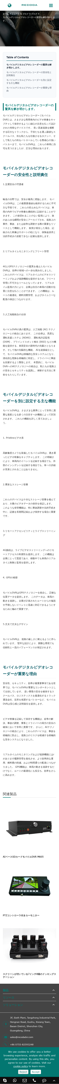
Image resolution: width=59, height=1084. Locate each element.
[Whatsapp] (15, 1080)
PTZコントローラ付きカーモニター (21, 915)
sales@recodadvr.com (21, 1037)
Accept (36, 1072)
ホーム (6, 14)
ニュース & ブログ (20, 14)
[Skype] (5, 1080)
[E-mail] (25, 1080)
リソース (8, 997)
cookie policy (20, 1066)
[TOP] (54, 1080)
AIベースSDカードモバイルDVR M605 (23, 856)
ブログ (34, 14)
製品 (6, 990)
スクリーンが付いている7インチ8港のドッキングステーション (29, 975)
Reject (23, 1072)
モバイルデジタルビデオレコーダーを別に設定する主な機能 (29, 81)
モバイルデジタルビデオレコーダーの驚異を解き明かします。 (29, 19)
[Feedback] (44, 1080)
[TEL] (34, 1080)
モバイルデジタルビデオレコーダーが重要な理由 (29, 89)
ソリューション (13, 1004)
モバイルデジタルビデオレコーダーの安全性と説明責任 (29, 73)
